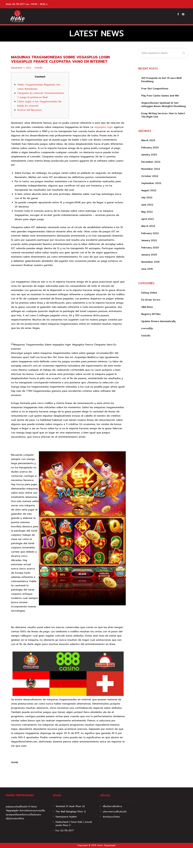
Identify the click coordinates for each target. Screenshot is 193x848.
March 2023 (148, 140)
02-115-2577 (18, 4)
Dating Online (149, 292)
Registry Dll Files (151, 314)
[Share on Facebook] (23, 763)
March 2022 (148, 226)
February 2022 (150, 233)
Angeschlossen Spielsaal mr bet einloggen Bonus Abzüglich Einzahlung (163, 104)
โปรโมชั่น (39, 67)
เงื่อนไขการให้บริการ (112, 806)
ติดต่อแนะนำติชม (111, 816)
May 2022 (147, 211)
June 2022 (147, 204)
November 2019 (150, 262)
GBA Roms (147, 307)
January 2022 (149, 240)
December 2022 (150, 162)
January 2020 (149, 254)
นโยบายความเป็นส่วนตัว (115, 811)
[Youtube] (183, 14)
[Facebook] (178, 14)
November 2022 (150, 169)
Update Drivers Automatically (158, 321)
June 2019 (147, 269)
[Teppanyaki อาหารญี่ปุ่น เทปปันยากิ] (17, 16)
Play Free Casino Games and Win (160, 95)
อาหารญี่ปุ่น (147, 328)
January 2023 (149, 154)
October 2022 (149, 176)
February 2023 (150, 147)
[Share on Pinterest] (35, 763)
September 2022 (151, 183)
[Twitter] (29, 763)
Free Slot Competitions (154, 88)
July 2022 (146, 197)
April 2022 (147, 219)
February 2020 (150, 247)
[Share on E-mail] (40, 763)
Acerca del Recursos (29, 110)
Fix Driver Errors (150, 299)
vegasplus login (103, 127)
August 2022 (148, 190)
